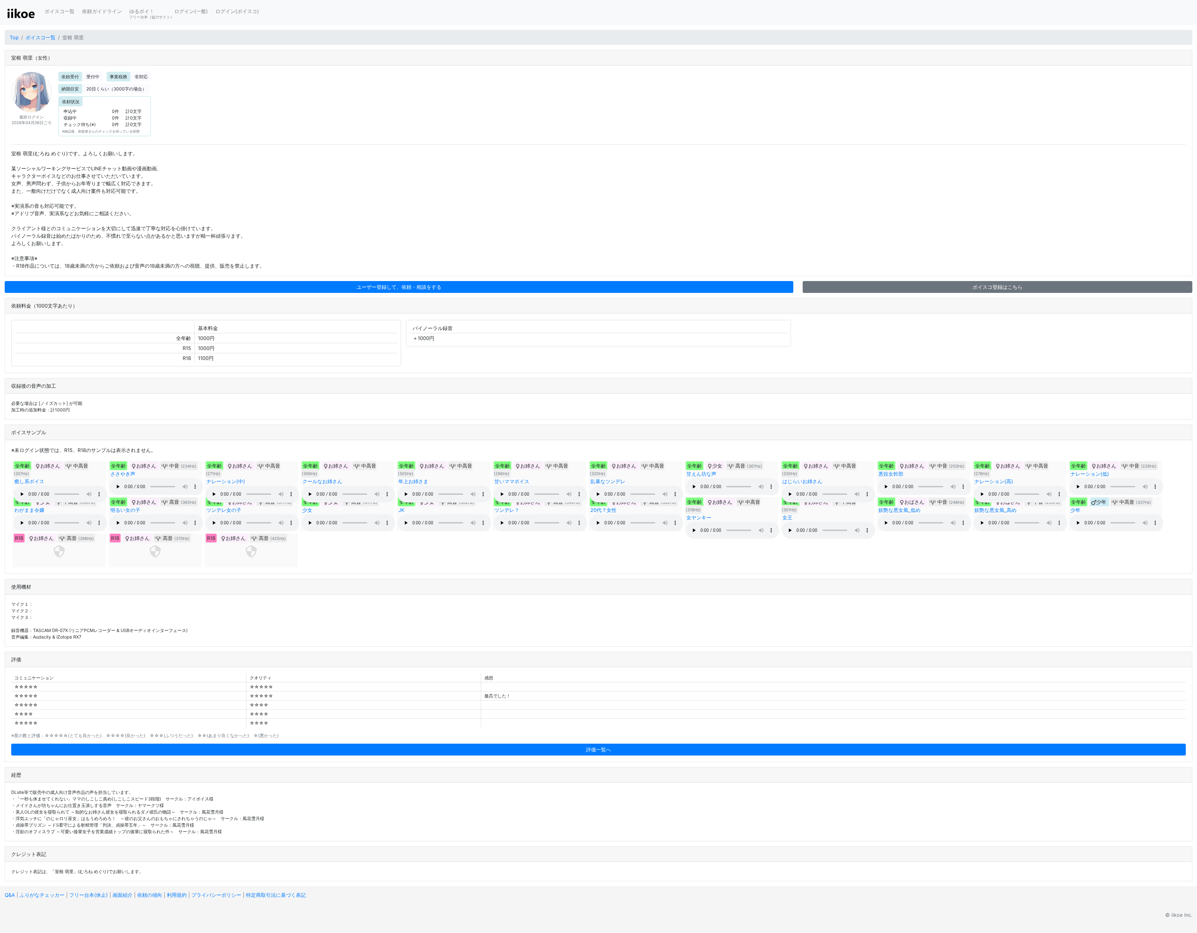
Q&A (10, 895)
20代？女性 (603, 510)
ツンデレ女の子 (223, 510)
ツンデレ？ (506, 510)
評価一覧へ (598, 749)
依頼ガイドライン (102, 11)
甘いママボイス (511, 481)
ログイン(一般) (191, 11)
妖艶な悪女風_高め (995, 510)
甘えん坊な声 (701, 474)
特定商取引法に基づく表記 (276, 895)
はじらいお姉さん (802, 481)
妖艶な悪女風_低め (899, 510)
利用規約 (177, 895)
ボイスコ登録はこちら (997, 287)
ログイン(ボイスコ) (237, 11)
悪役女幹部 (890, 474)
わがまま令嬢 (29, 510)
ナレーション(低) (1089, 474)
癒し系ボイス (29, 481)
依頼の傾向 (149, 895)
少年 (1075, 510)
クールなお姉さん (322, 481)
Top (14, 37)
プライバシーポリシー (216, 895)
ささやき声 (122, 474)
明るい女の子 (125, 510)
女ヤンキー (698, 517)
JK (401, 510)
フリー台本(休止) (88, 895)
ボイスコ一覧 (60, 11)
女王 (787, 517)
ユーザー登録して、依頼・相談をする (399, 287)
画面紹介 (122, 895)
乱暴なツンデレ (607, 481)
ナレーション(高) (993, 481)
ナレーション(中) (225, 481)
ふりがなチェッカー (42, 895)
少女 (307, 510)
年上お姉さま (413, 481)
